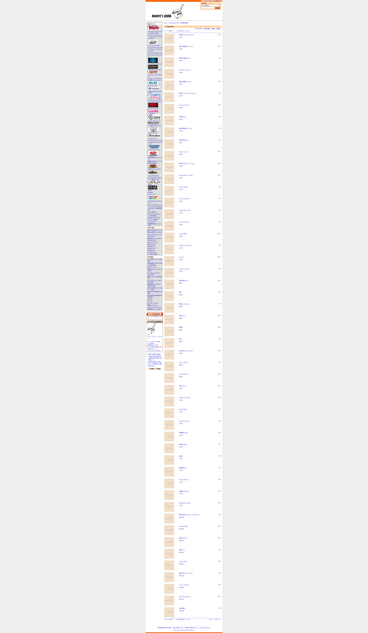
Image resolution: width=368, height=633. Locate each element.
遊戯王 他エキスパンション (155, 161)
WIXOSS (150, 192)
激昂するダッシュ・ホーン (186, 573)
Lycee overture (151, 113)
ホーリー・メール (183, 151)
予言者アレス (182, 116)
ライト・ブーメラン (184, 105)
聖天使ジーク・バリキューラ (186, 34)
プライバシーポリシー (204, 627)
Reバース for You (152, 85)
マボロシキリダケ (183, 526)
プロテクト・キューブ (185, 69)
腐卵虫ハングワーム (184, 304)
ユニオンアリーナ (152, 133)
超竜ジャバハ (182, 385)
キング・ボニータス (184, 198)
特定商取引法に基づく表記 (164, 627)
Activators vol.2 (151, 248)
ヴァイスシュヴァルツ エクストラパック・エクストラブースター (155, 49)
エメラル (181, 257)
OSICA (150, 184)
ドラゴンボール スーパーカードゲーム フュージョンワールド (155, 142)
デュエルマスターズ (153, 175)
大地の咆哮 (182, 608)
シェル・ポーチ (183, 561)
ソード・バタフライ (184, 584)
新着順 (218, 28)
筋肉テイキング (152, 244)
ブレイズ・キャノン (184, 421)
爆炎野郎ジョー (183, 467)
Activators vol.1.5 (152, 252)
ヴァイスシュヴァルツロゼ (155, 52)
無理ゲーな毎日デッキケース (155, 230)
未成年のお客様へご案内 (154, 361)
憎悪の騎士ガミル (183, 280)
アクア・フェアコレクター (155, 307)
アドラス (150, 301)
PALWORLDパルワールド (154, 69)
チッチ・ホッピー (183, 479)
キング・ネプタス (183, 186)
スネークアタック (183, 374)
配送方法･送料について (191, 627)
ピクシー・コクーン (153, 303)
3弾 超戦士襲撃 (184, 22)
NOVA (150, 190)
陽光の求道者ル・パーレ (185, 128)
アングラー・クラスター (185, 245)
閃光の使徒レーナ (183, 140)
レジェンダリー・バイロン (186, 175)
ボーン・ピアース (183, 362)
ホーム (165, 22)
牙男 (180, 292)
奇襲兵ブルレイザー (184, 491)
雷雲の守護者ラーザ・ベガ (186, 46)
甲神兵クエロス (183, 444)
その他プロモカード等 (154, 217)
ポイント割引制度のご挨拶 (155, 363)
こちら (158, 350)
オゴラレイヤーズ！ (153, 242)
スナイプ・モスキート (185, 596)
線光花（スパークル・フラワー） (187, 93)
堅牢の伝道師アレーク (185, 58)
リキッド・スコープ (184, 268)
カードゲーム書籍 (152, 219)
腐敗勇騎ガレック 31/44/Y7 (155, 309)
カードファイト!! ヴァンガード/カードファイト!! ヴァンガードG (155, 36)
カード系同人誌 (152, 212)
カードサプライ (152, 221)
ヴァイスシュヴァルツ (154, 45)
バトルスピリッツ (152, 138)
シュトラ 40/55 (182, 233)
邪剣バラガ (182, 315)
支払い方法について (178, 627)
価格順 (213, 28)
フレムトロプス (183, 409)
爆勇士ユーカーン (152, 305)
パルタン (150, 299)
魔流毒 (180, 327)
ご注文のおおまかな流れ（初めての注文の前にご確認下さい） (155, 358)
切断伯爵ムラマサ (183, 432)
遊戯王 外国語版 (152, 163)
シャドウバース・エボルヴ (155, 63)
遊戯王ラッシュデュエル (154, 169)
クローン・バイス (152, 267)
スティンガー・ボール (185, 210)
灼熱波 (180, 456)
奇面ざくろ (182, 549)
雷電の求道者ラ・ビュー (185, 81)
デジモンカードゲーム (154, 149)
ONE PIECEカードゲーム (154, 125)
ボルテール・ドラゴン (185, 397)
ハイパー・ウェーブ (184, 222)
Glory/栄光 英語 (152, 265)
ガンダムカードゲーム (154, 121)
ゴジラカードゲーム (153, 108)
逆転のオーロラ (183, 538)
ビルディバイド (152, 194)
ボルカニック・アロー (185, 502)
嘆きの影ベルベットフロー (186, 350)
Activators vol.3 (151, 246)
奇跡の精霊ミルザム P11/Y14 (155, 263)
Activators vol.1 (151, 250)
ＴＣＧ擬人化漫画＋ (153, 254)
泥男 (180, 339)
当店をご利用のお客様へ (154, 354)
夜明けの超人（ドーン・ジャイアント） (189, 514)
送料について (151, 365)
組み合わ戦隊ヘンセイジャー (155, 232)
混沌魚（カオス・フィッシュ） (187, 163)
